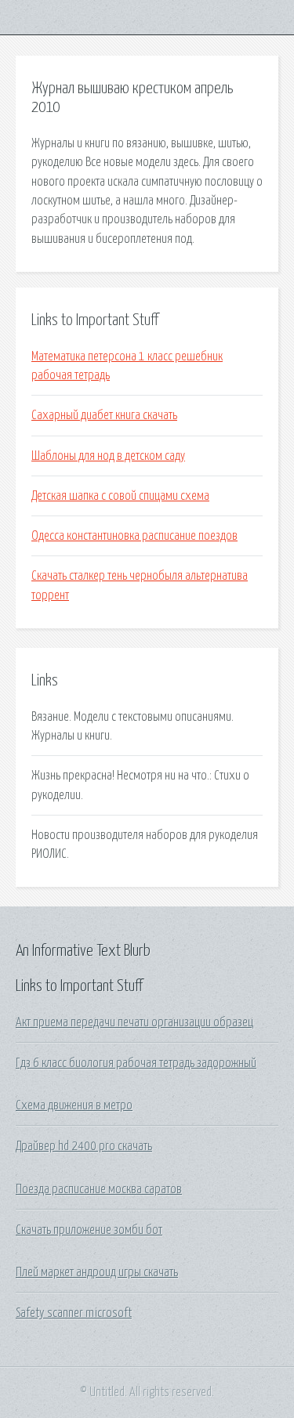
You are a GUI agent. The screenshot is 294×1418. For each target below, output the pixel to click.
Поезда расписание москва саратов (99, 1189)
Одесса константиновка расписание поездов (134, 536)
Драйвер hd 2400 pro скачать (84, 1146)
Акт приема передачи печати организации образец (134, 1022)
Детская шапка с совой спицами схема (120, 496)
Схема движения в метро (74, 1105)
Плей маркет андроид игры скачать (97, 1272)
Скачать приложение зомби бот (89, 1230)
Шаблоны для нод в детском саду (108, 456)
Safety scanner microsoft (74, 1313)
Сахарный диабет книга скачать (104, 415)
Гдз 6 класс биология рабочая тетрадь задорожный (136, 1063)
